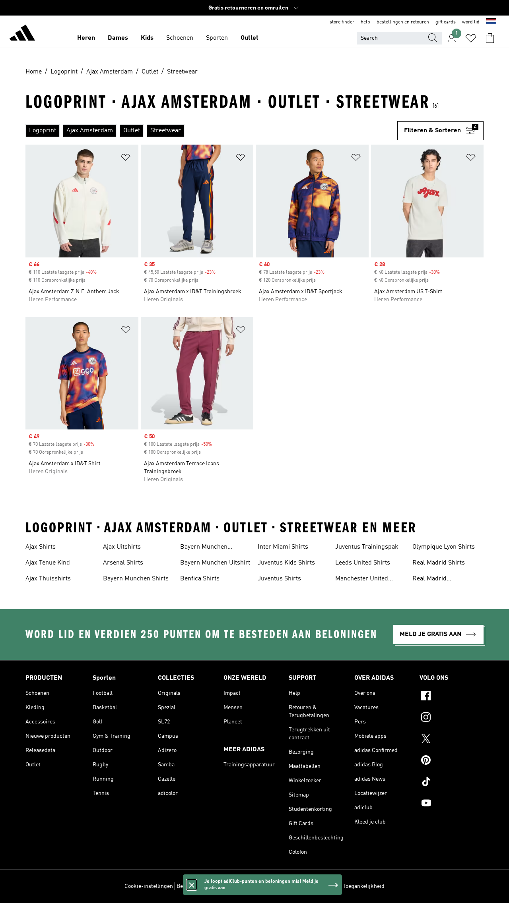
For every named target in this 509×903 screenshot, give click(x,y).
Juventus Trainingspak (366, 547)
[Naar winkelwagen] (489, 38)
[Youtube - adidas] (452, 804)
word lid (471, 22)
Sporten (217, 38)
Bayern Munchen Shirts (136, 579)
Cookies (232, 886)
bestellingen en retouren (403, 22)
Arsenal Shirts (123, 563)
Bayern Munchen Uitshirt (215, 563)
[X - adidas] (452, 739)
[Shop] (22, 34)
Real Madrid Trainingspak (430, 580)
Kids (147, 38)
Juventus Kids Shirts (286, 563)
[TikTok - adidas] (452, 782)
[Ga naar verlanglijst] (470, 38)
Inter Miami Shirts (283, 547)
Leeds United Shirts (362, 563)
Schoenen (179, 38)
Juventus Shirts (279, 579)
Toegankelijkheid (364, 886)
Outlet (249, 38)
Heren (86, 38)
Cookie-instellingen (148, 886)
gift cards (445, 22)
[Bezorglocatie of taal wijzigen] (491, 22)
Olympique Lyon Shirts (443, 547)
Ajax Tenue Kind (47, 563)
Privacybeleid (261, 886)
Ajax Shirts (40, 547)
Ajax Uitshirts (122, 547)
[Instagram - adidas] (452, 718)
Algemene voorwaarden (310, 886)
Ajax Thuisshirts (48, 579)
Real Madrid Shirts (438, 563)
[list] (211, 130)
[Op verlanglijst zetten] (125, 158)
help (365, 22)
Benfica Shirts (200, 579)
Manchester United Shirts (361, 580)
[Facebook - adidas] (452, 697)
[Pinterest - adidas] (452, 761)
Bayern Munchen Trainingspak (203, 548)
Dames (118, 38)
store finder (342, 22)
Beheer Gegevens (198, 886)
